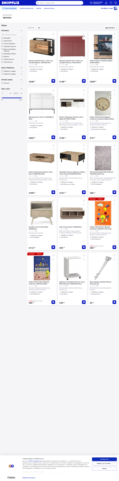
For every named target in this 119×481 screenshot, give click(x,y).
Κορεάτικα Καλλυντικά (26, 8)
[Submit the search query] (3, 35)
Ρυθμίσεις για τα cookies (103, 463)
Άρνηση (104, 468)
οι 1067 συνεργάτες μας (35, 461)
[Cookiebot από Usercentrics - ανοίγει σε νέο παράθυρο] (11, 478)
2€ (2, 100)
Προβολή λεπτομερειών (28, 477)
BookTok (38, 8)
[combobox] (59, 3)
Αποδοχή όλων (104, 459)
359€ (20, 100)
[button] (116, 2)
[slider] (2, 98)
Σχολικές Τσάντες (49, 8)
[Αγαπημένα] (111, 2)
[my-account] (106, 2)
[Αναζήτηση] (38, 3)
